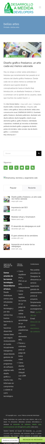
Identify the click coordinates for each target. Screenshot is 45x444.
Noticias (23, 107)
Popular (13, 188)
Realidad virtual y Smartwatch (23, 217)
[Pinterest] (27, 168)
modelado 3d (17, 123)
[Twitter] (16, 168)
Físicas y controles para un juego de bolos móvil (22, 351)
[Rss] (33, 168)
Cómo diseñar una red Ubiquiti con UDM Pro (22, 371)
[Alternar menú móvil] (40, 7)
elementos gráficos (10, 121)
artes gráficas (13, 109)
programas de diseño (29, 126)
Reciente (32, 188)
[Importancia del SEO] (7, 207)
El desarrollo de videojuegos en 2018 (25, 226)
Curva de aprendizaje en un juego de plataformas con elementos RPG (22, 328)
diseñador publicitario (23, 115)
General (16, 107)
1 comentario (14, 132)
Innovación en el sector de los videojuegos (23, 245)
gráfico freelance (22, 121)
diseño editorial (9, 118)
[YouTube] (22, 168)
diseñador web (36, 115)
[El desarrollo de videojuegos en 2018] (7, 226)
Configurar (36, 430)
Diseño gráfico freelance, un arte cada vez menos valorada (26, 198)
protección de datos (10, 129)
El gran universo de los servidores (24, 236)
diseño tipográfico (20, 118)
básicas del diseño (25, 109)
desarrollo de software (21, 424)
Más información (9, 135)
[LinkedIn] (6, 168)
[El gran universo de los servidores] (7, 236)
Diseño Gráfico (8, 107)
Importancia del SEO (19, 207)
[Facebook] (11, 168)
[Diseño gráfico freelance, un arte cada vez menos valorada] (7, 198)
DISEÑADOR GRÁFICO (25, 112)
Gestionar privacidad (10, 440)
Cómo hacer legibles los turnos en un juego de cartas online (22, 302)
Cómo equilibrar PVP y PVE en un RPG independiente (22, 279)
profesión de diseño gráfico (13, 126)
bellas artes (36, 109)
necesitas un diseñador (29, 123)
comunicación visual (10, 112)
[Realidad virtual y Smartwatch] (7, 217)
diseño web (36, 424)
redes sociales (22, 129)
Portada (6, 27)
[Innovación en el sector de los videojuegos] (7, 245)
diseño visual (31, 118)
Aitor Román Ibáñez (12, 104)
